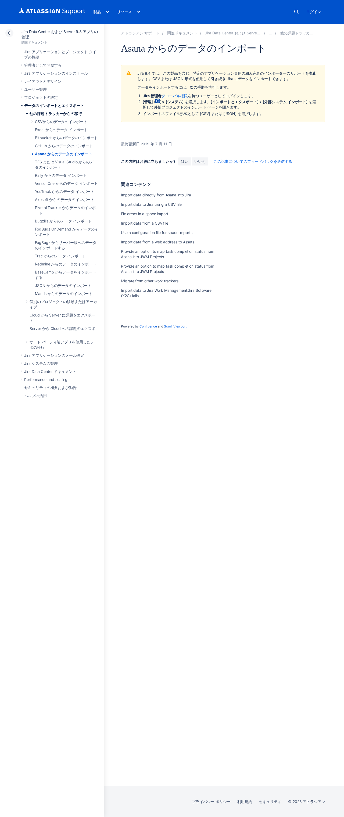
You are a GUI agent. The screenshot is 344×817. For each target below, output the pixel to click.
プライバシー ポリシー (211, 801)
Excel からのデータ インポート (61, 129)
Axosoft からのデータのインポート (64, 199)
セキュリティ (270, 801)
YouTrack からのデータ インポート (64, 191)
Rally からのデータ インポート (61, 175)
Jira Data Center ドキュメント (50, 371)
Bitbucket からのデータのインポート (66, 137)
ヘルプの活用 (35, 395)
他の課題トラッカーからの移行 (56, 113)
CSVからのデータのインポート (61, 121)
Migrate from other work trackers (149, 281)
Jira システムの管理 (41, 363)
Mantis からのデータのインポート (63, 293)
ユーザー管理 (35, 89)
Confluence (148, 326)
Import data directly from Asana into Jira (156, 195)
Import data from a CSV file (144, 223)
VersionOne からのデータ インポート (66, 183)
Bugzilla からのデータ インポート (63, 221)
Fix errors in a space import (144, 213)
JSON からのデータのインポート (63, 285)
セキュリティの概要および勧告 (50, 387)
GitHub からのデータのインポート (64, 145)
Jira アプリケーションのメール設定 (54, 355)
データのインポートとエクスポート (54, 105)
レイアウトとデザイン (43, 81)
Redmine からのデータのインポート (65, 264)
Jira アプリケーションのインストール (56, 73)
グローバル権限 (175, 95)
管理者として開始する (43, 65)
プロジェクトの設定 (41, 97)
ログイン (313, 11)
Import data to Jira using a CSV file (151, 204)
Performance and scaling (45, 379)
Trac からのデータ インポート (60, 256)
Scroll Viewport (175, 326)
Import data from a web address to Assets (157, 242)
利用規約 (244, 801)
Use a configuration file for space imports (156, 232)
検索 (296, 12)
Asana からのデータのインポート (63, 154)
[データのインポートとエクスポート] (270, 33)
